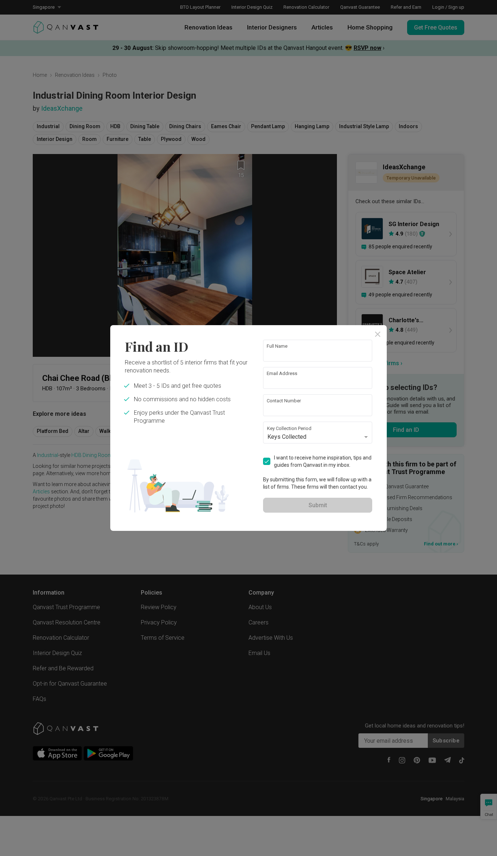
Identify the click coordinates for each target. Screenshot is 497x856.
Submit (318, 505)
